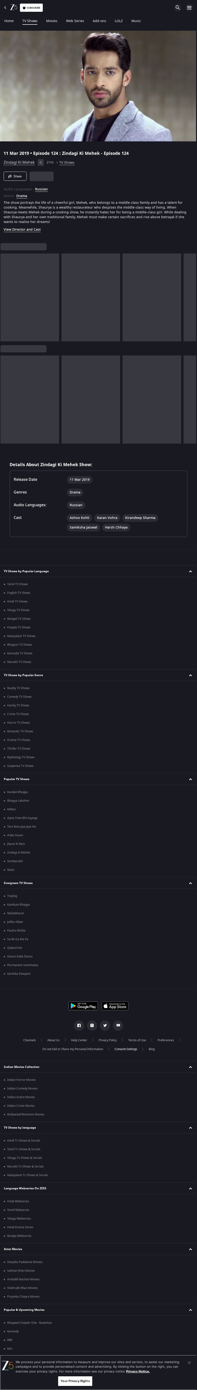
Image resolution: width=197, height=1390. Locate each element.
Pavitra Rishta (16, 930)
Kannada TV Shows (19, 653)
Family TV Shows (18, 705)
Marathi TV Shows (19, 662)
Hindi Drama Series (20, 1227)
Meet (10, 870)
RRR (9, 1340)
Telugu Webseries (19, 1218)
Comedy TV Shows (19, 697)
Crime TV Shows (18, 714)
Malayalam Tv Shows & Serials (27, 1175)
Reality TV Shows (18, 688)
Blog (150, 1049)
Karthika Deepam (19, 974)
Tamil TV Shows (17, 584)
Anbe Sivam (15, 835)
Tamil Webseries (18, 1210)
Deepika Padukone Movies (25, 1262)
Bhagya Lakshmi (18, 801)
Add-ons (99, 21)
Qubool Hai (14, 948)
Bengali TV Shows (19, 619)
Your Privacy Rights (73, 1381)
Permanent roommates (22, 965)
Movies (51, 21)
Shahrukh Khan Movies (22, 1288)
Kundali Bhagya (17, 792)
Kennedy (13, 1331)
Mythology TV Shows (21, 757)
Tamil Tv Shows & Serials (23, 1149)
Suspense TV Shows (20, 766)
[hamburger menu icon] (189, 8)
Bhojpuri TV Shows (19, 645)
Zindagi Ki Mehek (19, 160)
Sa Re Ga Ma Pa (17, 939)
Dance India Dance (20, 956)
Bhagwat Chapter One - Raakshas (29, 1323)
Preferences (164, 1040)
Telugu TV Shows (18, 610)
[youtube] (116, 1026)
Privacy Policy (106, 1040)
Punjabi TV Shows (19, 627)
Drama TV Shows (18, 740)
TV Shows (29, 21)
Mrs (9, 1349)
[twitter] (103, 1026)
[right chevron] (5, 295)
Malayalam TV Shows (21, 636)
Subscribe (33, 8)
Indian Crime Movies (21, 1106)
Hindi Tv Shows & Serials (23, 1140)
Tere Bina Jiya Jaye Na (21, 826)
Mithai (11, 809)
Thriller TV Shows (18, 748)
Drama (21, 194)
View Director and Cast (22, 227)
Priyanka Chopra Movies (23, 1296)
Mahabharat (15, 913)
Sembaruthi (15, 861)
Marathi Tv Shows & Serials (25, 1166)
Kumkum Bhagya (18, 905)
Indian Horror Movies (21, 1080)
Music (136, 21)
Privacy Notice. (138, 1371)
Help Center (77, 1040)
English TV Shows (18, 593)
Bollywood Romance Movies (25, 1114)
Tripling (12, 896)
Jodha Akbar (15, 922)
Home (9, 21)
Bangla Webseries (19, 1236)
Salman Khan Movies (21, 1271)
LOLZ (119, 21)
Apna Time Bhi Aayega (22, 818)
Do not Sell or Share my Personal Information (71, 1049)
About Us (51, 1040)
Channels (27, 1040)
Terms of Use (135, 1040)
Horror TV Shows (18, 723)
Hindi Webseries (18, 1201)
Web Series (75, 21)
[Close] (185, 1362)
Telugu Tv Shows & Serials (24, 1158)
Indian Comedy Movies (22, 1088)
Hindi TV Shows (17, 601)
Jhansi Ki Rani (16, 844)
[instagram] (90, 1026)
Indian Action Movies (21, 1097)
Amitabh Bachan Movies (23, 1279)
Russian (41, 187)
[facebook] (77, 1026)
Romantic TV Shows (20, 731)
